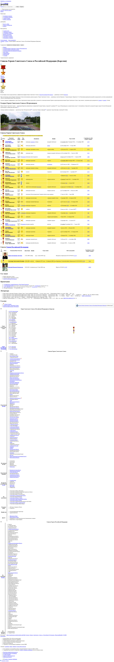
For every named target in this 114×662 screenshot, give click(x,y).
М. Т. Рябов (11, 337)
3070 (90, 255)
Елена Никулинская (21, 646)
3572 (88, 149)
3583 (88, 190)
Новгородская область (15, 411)
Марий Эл (12, 403)
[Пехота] (22, 150)
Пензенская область (14, 417)
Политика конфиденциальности (10, 652)
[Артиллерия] (22, 146)
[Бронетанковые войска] (22, 142)
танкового (32, 141)
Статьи (6, 41)
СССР (75, 255)
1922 (67, 175)
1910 (68, 168)
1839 (88, 168)
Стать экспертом (12, 40)
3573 (88, 160)
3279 (88, 141)
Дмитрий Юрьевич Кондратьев (15, 267)
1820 (88, 183)
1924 (66, 183)
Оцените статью (5, 660)
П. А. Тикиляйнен (13, 338)
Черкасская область (14, 477)
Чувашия (12, 452)
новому (104, 100)
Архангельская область (15, 358)
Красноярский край (12, 564)
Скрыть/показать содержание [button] (7, 57)
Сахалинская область (14, 428)
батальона (39, 186)
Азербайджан (13, 480)
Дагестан (12, 370)
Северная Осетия (14, 431)
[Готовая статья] (21, 358)
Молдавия (12, 486)
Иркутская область (14, 377)
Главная (2, 41)
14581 (89, 267)
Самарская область (14, 424)
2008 (88, 209)
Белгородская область (15, 362)
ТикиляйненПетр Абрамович (9, 228)
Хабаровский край (14, 445)
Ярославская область (14, 457)
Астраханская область (15, 359)
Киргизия (12, 485)
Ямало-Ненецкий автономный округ (18, 456)
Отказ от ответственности (9, 655)
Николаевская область (15, 471)
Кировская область (12, 559)
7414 (90, 261)
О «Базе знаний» (7, 654)
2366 (88, 194)
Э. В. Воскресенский (8, 285)
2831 (88, 198)
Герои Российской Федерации (46, 94)
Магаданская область (14, 401)
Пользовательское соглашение (10, 653)
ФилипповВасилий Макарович (10, 235)
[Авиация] (23, 156)
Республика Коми (14, 389)
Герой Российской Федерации (10, 278)
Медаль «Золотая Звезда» (3, 77)
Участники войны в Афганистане (17, 502)
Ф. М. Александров (13, 311)
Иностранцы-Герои (14, 517)
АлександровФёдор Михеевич (9, 142)
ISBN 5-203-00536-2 (86, 295)
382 (88, 213)
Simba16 (14, 646)
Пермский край (13, 418)
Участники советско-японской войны (18, 499)
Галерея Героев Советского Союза (11, 305)
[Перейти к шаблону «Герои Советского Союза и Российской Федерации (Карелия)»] (1, 308)
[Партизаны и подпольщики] (21, 176)
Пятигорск (12, 466)
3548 (88, 201)
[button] (1, 9)
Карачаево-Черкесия (14, 382)
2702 (88, 164)
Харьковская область (14, 474)
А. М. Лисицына (13, 322)
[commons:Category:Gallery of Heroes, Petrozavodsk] (77, 306)
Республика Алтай (14, 356)
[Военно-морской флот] (22, 195)
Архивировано (37, 285)
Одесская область (14, 472)
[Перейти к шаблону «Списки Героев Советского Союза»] (1, 351)
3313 (88, 153)
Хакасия (12, 447)
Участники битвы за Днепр (16, 497)
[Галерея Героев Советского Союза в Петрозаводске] (20, 130)
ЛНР (11, 400)
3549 (88, 235)
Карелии (66, 94)
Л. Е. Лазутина (12, 346)
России (3, 406)
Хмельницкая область (15, 476)
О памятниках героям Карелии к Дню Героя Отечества (16, 284)
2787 (88, 228)
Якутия (11, 455)
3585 (88, 239)
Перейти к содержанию (6, 1)
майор (48, 145)
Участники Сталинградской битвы (18, 495)
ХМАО (11, 448)
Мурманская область (14, 407)
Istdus (11, 646)
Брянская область (14, 363)
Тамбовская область (14, 435)
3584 (88, 243)
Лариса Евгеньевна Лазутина (15, 255)
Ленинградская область (15, 398)
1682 (88, 175)
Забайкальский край (14, 374)
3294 (88, 145)
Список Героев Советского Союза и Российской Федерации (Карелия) (92, 305)
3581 (88, 220)
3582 (88, 224)
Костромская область (14, 390)
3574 (88, 171)
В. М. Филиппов (13, 340)
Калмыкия (12, 381)
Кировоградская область (15, 470)
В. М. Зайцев (12, 319)
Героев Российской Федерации (17, 247)
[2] (31, 109)
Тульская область (14, 439)
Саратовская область (14, 426)
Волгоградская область (15, 367)
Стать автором (4, 40)
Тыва (11, 442)
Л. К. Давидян (7, 286)
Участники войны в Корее (16, 500)
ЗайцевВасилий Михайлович (10, 168)
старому (100, 100)
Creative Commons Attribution (26, 650)
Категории (3, 636)
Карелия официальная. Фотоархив (11, 306)
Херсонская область (14, 449)
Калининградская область (16, 380)
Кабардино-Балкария (14, 378)
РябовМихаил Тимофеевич (10, 224)
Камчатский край (12, 556)
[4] (75, 209)
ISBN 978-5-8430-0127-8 (68, 298)
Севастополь (13, 430)
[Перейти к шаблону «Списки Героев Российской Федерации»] (1, 521)
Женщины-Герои (13, 516)
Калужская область (14, 383)
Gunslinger (7, 646)
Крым (11, 394)
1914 (67, 213)
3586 (88, 231)
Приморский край (14, 419)
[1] (18, 107)
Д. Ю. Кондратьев (13, 348)
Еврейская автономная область (17, 372)
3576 (88, 216)
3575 (88, 179)
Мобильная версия (7, 657)
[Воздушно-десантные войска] (22, 180)
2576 (88, 186)
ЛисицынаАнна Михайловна (9, 175)
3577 (88, 205)
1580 (88, 156)
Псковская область (14, 421)
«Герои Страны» (8, 304)
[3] (45, 109)
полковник (49, 164)
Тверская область (14, 437)
